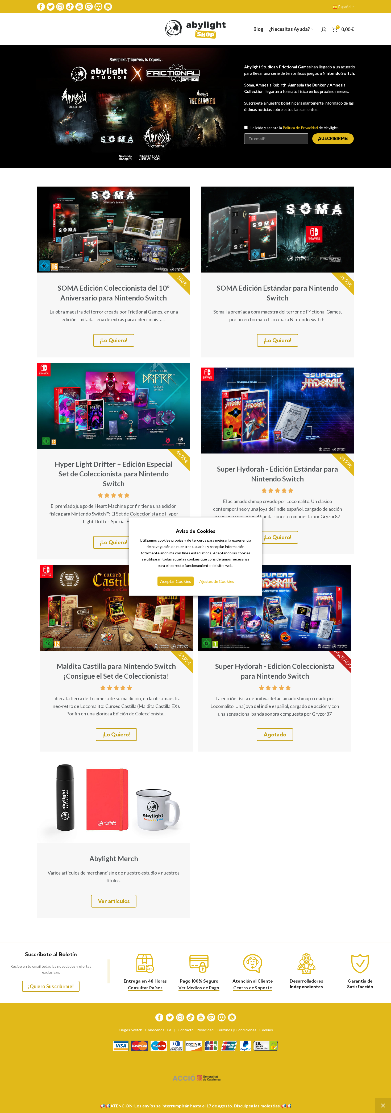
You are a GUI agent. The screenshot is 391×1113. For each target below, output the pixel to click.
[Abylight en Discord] (98, 6)
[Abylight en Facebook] (41, 6)
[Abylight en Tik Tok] (70, 6)
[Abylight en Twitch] (89, 6)
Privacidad (205, 1030)
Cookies (266, 1030)
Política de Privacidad (300, 127)
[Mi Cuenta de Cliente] (324, 29)
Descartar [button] (383, 1105)
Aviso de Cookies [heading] (195, 531)
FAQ (171, 1030)
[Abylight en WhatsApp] (108, 6)
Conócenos (154, 1030)
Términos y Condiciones (236, 1030)
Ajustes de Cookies (216, 581)
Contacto (186, 1030)
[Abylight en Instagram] (60, 6)
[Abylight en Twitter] (51, 6)
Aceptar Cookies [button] (175, 581)
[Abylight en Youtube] (79, 6)
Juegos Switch (130, 1030)
